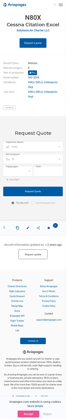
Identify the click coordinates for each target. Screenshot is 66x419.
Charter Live (17, 301)
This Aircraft (22, 203)
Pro (33, 72)
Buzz (17, 311)
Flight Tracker (17, 320)
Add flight (14, 179)
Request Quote (33, 191)
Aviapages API (17, 316)
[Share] (38, 228)
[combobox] (33, 147)
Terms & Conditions (49, 296)
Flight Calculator (17, 291)
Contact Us (33, 341)
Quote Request (17, 296)
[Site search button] (54, 5)
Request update (33, 254)
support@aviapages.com (49, 320)
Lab (17, 330)
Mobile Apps (17, 325)
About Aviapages (49, 286)
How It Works (48, 291)
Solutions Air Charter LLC (33, 30)
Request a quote (33, 43)
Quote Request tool (45, 203)
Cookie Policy (48, 306)
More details (35, 406)
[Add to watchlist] (49, 228)
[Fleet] (17, 228)
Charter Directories (17, 286)
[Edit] (28, 228)
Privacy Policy (49, 301)
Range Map (17, 306)
